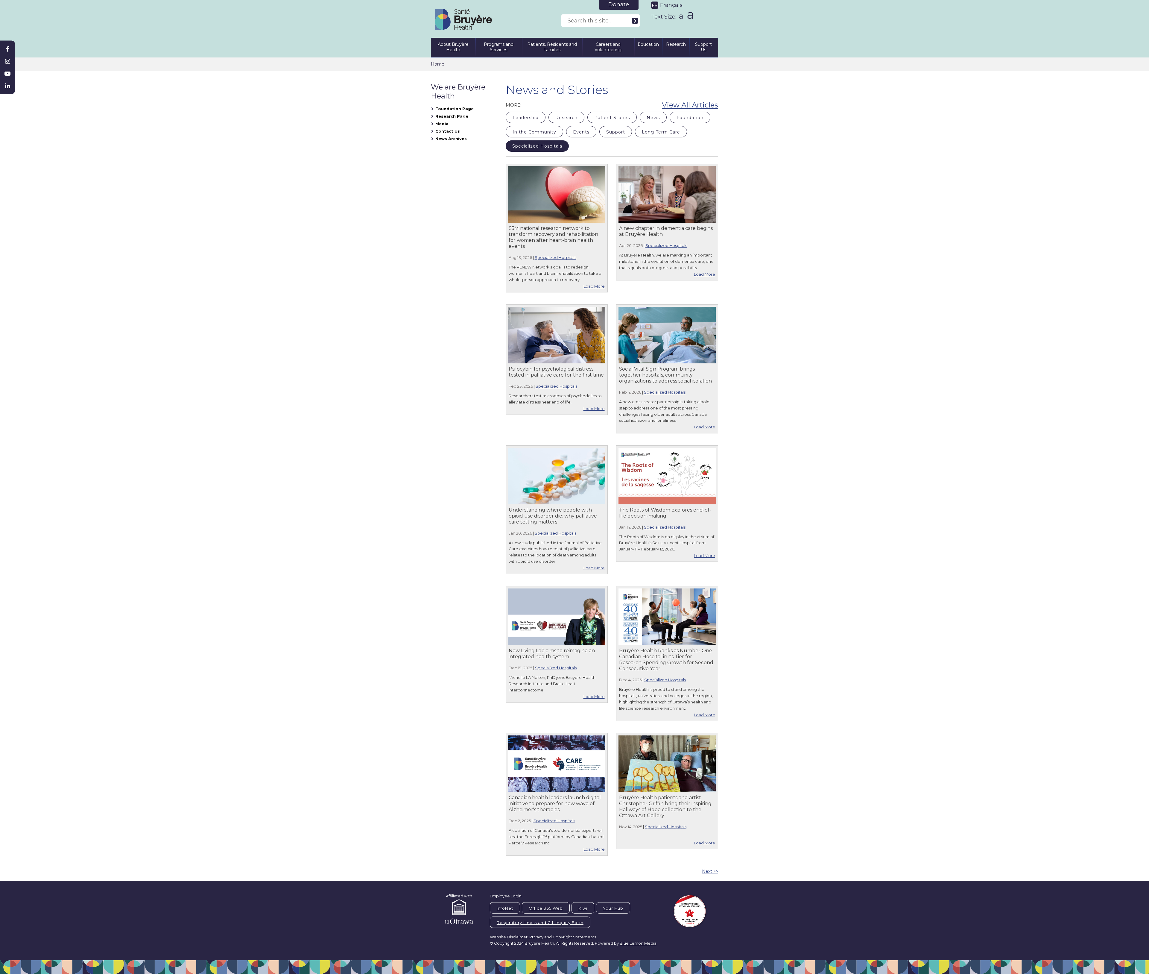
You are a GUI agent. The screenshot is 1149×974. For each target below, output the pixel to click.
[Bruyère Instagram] (7, 61)
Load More (594, 286)
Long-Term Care (661, 132)
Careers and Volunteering (608, 47)
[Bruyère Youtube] (7, 73)
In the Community (534, 132)
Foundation (690, 117)
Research (676, 44)
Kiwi (582, 908)
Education (648, 44)
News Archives (451, 138)
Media (442, 123)
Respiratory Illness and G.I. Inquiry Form (540, 922)
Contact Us (447, 131)
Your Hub (613, 908)
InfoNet (505, 908)
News (653, 117)
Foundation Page (454, 108)
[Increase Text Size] (689, 15)
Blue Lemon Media (638, 943)
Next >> (710, 871)
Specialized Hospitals (537, 146)
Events (581, 132)
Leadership (526, 117)
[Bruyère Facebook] (7, 49)
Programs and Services (498, 47)
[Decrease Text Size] (680, 14)
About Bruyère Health (453, 47)
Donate (618, 4)
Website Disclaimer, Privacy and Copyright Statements (543, 936)
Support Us (703, 47)
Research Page (451, 116)
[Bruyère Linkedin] (7, 86)
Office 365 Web (546, 908)
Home (437, 64)
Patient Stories (612, 117)
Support (615, 132)
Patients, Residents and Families (552, 47)
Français (671, 5)
